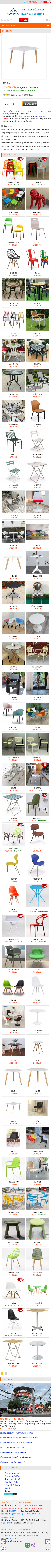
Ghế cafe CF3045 (37, 1152)
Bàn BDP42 (13, 667)
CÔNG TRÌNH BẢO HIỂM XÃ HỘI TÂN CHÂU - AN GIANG (16, 1457)
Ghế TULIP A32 (37, 515)
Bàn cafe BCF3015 (13, 1242)
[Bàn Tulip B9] (13, 1028)
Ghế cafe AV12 (13, 515)
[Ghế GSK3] (37, 179)
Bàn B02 (13, 1061)
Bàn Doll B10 (13, 576)
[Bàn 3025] (37, 906)
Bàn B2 (37, 1091)
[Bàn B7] (37, 543)
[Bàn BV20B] (37, 361)
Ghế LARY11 (37, 1242)
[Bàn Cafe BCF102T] (37, 1330)
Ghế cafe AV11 (37, 334)
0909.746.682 (12, 1538)
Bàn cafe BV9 (13, 606)
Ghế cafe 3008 (13, 849)
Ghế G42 (37, 1000)
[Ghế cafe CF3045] (37, 1149)
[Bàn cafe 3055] (37, 573)
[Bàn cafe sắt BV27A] (13, 422)
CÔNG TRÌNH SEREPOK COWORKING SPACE (13, 1452)
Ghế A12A (38, 970)
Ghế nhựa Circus (37, 939)
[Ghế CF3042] (37, 1179)
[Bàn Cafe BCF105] (13, 1361)
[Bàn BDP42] (13, 664)
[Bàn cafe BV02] (13, 361)
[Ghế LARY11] (37, 1240)
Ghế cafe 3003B (37, 1273)
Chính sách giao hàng (38, 116)
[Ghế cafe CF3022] (13, 240)
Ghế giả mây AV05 (37, 667)
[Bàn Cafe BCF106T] (37, 1361)
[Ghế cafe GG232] (13, 482)
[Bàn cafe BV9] (13, 603)
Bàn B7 (37, 546)
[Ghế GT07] (13, 876)
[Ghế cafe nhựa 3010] (13, 179)
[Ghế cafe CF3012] (13, 1270)
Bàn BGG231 (13, 818)
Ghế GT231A (37, 849)
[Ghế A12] (37, 1118)
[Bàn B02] (13, 1058)
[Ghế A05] (13, 997)
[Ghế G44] (13, 906)
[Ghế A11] (13, 1149)
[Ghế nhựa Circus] (37, 937)
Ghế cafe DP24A (13, 637)
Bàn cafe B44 (38, 1303)
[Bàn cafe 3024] (13, 937)
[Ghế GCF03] (37, 785)
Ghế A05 (13, 1000)
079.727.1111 (8, 1523)
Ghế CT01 (13, 455)
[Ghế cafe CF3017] (13, 1179)
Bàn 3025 (37, 909)
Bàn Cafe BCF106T (37, 1364)
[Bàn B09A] (37, 634)
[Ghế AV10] (13, 694)
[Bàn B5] (13, 785)
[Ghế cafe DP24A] (13, 634)
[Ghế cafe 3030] (13, 725)
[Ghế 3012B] (13, 270)
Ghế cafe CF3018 (13, 1212)
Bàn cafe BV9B (13, 546)
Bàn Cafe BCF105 (13, 1364)
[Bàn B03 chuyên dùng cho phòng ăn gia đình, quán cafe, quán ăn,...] (25, 15)
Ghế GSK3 (38, 182)
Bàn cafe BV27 (13, 394)
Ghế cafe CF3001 (37, 1212)
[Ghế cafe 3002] (13, 210)
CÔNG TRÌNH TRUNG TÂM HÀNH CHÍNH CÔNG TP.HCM (16, 1443)
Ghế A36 (37, 727)
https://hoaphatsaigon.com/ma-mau (17, 113)
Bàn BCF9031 (38, 485)
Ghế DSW (13, 1303)
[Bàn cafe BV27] (13, 391)
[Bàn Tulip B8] (37, 1028)
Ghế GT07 (13, 879)
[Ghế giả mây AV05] (37, 664)
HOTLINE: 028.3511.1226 (34, 2)
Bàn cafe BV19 (37, 303)
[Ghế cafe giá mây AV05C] (37, 603)
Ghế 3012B (13, 273)
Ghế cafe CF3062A (13, 970)
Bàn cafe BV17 (13, 303)
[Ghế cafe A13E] (37, 755)
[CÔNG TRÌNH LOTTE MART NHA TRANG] (25, 1416)
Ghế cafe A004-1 (38, 697)
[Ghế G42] (37, 997)
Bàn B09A (37, 637)
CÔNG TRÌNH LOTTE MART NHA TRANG (13, 1419)
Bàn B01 (37, 1061)
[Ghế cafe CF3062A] (13, 967)
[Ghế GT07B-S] (37, 876)
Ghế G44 (13, 909)
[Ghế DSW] (13, 1300)
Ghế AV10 (13, 697)
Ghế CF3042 (37, 1182)
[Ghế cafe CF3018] (13, 1209)
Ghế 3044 (13, 334)
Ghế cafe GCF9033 (37, 455)
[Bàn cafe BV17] (13, 300)
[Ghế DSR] (13, 1330)
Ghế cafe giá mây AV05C (37, 606)
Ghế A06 (37, 273)
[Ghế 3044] (13, 331)
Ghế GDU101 (38, 243)
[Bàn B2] (37, 1088)
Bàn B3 (13, 1121)
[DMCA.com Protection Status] (11, 1494)
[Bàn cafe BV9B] (13, 543)
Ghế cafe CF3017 (13, 1182)
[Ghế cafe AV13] (37, 391)
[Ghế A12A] (37, 967)
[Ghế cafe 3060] (37, 210)
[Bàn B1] (13, 1088)
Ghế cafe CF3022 (13, 243)
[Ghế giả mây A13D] (13, 755)
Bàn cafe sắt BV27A (13, 424)
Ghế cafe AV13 (37, 394)
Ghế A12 (37, 1121)
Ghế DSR (13, 1333)
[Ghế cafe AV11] (37, 331)
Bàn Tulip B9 (13, 1030)
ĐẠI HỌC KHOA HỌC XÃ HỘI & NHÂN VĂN (12, 1448)
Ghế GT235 (37, 424)
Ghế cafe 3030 (13, 727)
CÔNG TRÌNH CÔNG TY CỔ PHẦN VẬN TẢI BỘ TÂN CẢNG (16, 1433)
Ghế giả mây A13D (13, 758)
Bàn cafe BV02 (13, 364)
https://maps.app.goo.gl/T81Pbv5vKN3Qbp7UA (25, 1514)
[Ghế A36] (37, 725)
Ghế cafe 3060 (37, 212)
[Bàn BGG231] (13, 815)
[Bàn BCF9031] (37, 482)
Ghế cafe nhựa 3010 (13, 182)
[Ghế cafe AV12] (13, 512)
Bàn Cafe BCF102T (37, 1333)
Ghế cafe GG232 (13, 485)
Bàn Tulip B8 (38, 1030)
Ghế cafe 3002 (13, 212)
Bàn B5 (13, 788)
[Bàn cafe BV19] (37, 300)
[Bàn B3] (13, 1118)
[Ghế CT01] (13, 452)
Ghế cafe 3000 (37, 818)
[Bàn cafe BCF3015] (13, 1240)
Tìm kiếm (24, 20)
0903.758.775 (12, 1511)
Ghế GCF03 (37, 788)
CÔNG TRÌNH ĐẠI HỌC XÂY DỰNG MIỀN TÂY (13, 1462)
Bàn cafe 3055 (37, 576)
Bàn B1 (13, 1091)
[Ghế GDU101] (37, 240)
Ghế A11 (13, 1152)
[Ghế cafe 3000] (37, 815)
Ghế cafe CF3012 (13, 1273)
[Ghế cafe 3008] (13, 846)
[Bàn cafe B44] (37, 1300)
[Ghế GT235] (37, 422)
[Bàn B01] (37, 1058)
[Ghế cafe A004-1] (37, 694)
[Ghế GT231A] (37, 846)
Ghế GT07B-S (37, 879)
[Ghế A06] (37, 270)
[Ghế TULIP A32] (37, 512)
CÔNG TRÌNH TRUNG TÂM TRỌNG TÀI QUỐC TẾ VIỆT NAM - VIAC (19, 1438)
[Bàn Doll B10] (13, 573)
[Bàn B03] (24, 56)
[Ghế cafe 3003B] (37, 1270)
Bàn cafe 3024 (13, 939)
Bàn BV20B (37, 364)
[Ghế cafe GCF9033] (37, 452)
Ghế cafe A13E (37, 758)
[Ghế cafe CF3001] (37, 1209)
